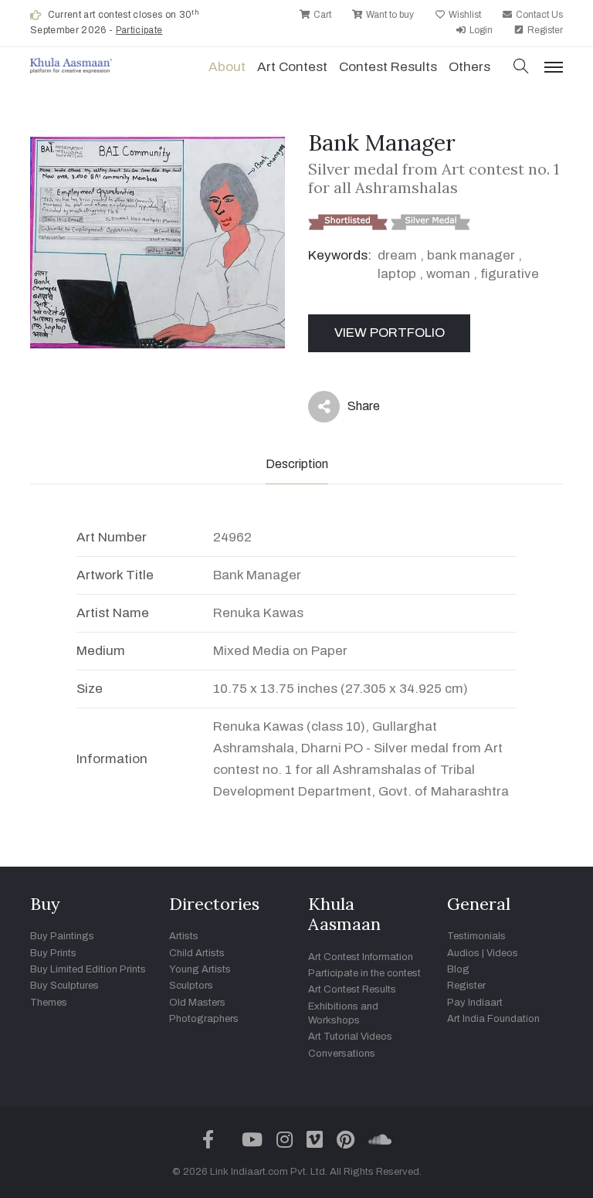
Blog (458, 969)
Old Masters (197, 1002)
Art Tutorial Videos (350, 1036)
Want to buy (389, 14)
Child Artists (197, 953)
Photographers (204, 1018)
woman (448, 273)
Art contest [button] (292, 66)
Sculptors (191, 985)
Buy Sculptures (64, 985)
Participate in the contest (364, 973)
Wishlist (463, 14)
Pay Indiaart (475, 1002)
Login (480, 30)
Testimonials (476, 936)
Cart (321, 14)
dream (397, 255)
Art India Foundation (493, 1018)
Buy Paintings (62, 936)
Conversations (341, 1053)
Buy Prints (53, 953)
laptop (397, 273)
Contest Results (388, 66)
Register (544, 30)
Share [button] (352, 409)
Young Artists (200, 969)
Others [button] (469, 66)
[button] (521, 67)
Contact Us (538, 14)
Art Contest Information (360, 957)
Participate (139, 30)
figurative (509, 273)
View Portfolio (389, 332)
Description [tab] (297, 463)
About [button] (227, 66)
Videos (502, 953)
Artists (183, 936)
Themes (48, 1002)
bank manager (471, 255)
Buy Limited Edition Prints (88, 969)
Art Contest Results (352, 989)
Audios (463, 953)
